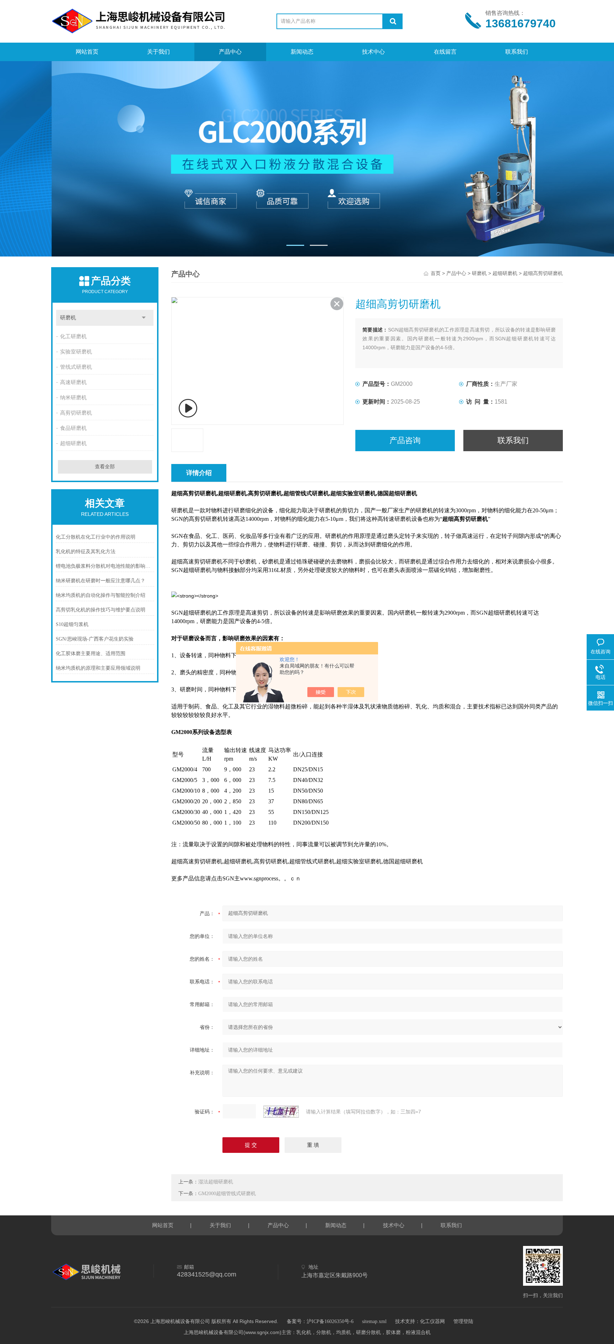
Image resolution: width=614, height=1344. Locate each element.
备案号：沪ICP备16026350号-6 (320, 1321)
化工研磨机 (73, 336)
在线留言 (445, 52)
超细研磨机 (73, 443)
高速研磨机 (73, 382)
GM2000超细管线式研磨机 (227, 1193)
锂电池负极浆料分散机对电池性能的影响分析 (105, 566)
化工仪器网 (432, 1321)
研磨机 (68, 317)
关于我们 (158, 52)
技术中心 (373, 52)
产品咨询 (405, 440)
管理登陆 (463, 1321)
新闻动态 (302, 52)
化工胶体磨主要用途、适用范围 (90, 653)
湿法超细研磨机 (215, 1181)
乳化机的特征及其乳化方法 (85, 551)
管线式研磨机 (76, 367)
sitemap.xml (374, 1321)
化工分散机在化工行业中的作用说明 (95, 537)
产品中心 (230, 52)
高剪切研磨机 (76, 413)
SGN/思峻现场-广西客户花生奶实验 (95, 639)
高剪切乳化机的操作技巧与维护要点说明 (100, 609)
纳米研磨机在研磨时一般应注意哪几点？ (100, 580)
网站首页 (87, 52)
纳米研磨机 (73, 397)
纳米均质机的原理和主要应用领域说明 (98, 668)
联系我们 (516, 52)
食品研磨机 (73, 428)
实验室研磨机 (76, 352)
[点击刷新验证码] (281, 1112)
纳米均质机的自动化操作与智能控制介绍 (100, 595)
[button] (295, 245)
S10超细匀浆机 (72, 624)
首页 (436, 273)
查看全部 (105, 466)
